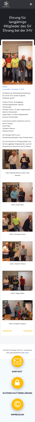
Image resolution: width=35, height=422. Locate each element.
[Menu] (31, 4)
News (4, 87)
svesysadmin (6, 89)
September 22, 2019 (17, 89)
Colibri (26, 353)
